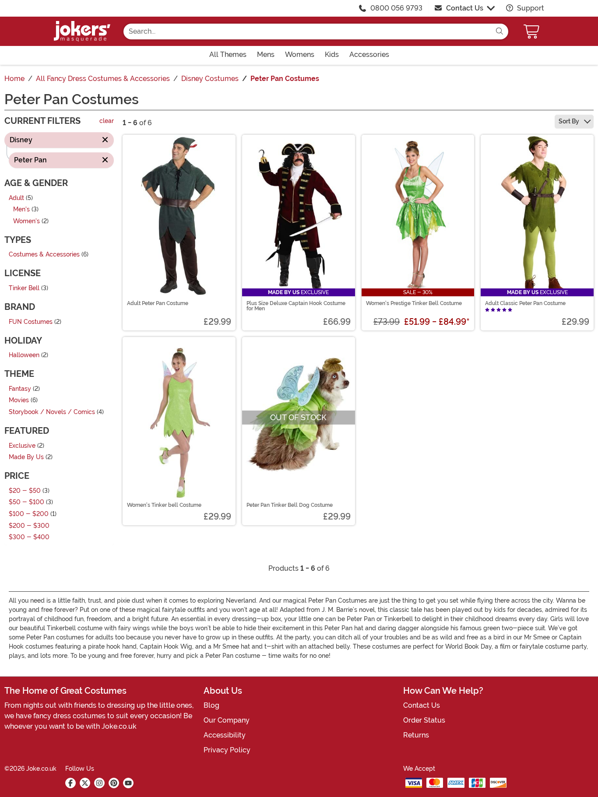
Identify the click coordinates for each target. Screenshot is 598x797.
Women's (26, 221)
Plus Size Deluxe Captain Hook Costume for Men (295, 306)
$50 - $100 (26, 502)
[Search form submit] (499, 31)
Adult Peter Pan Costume (157, 303)
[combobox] (307, 31)
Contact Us (464, 8)
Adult (16, 198)
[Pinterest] (114, 783)
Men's (21, 210)
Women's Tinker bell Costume (164, 505)
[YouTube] (128, 783)
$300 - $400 (29, 537)
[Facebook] (70, 783)
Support (529, 8)
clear (106, 121)
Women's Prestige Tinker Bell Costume (414, 303)
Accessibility (225, 735)
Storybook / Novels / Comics (52, 412)
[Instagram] (99, 783)
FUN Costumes (31, 322)
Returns (416, 735)
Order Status (424, 720)
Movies (19, 400)
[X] (85, 783)
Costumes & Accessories (44, 255)
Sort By (569, 121)
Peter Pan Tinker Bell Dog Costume (289, 505)
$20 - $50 (25, 491)
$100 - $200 (29, 514)
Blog (211, 705)
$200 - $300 (29, 526)
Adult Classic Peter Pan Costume (525, 303)
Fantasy (20, 389)
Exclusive (22, 445)
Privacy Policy (227, 750)
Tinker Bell (24, 288)
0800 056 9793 (396, 8)
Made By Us (26, 457)
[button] (532, 31)
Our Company (227, 720)
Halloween (24, 355)
